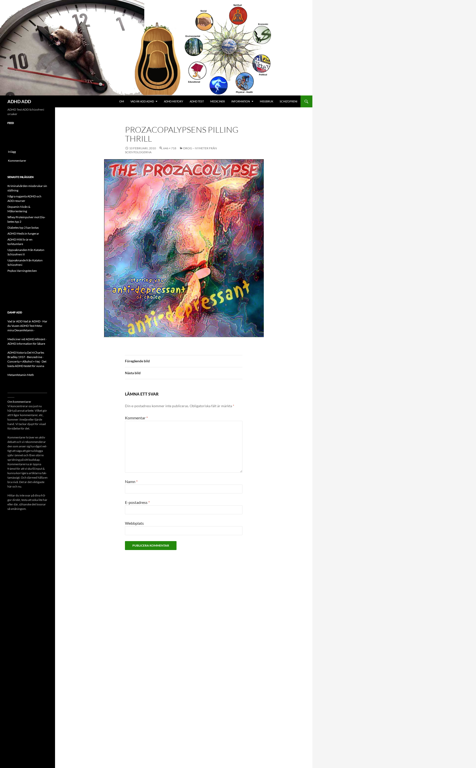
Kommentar (136, 417)
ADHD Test (197, 101)
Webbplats (134, 523)
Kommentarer (17, 160)
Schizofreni (288, 101)
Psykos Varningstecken (22, 271)
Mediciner (217, 101)
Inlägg (12, 152)
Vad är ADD (15, 321)
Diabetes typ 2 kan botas (23, 227)
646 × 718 (169, 148)
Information (240, 101)
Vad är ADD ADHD (142, 101)
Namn (131, 481)
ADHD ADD (19, 101)
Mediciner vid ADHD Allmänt (26, 339)
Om (121, 101)
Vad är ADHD (31, 321)
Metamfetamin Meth (20, 375)
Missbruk (266, 101)
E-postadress (137, 502)
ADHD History (173, 101)
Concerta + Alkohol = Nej (23, 361)
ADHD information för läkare (26, 343)
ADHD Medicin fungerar (23, 233)
